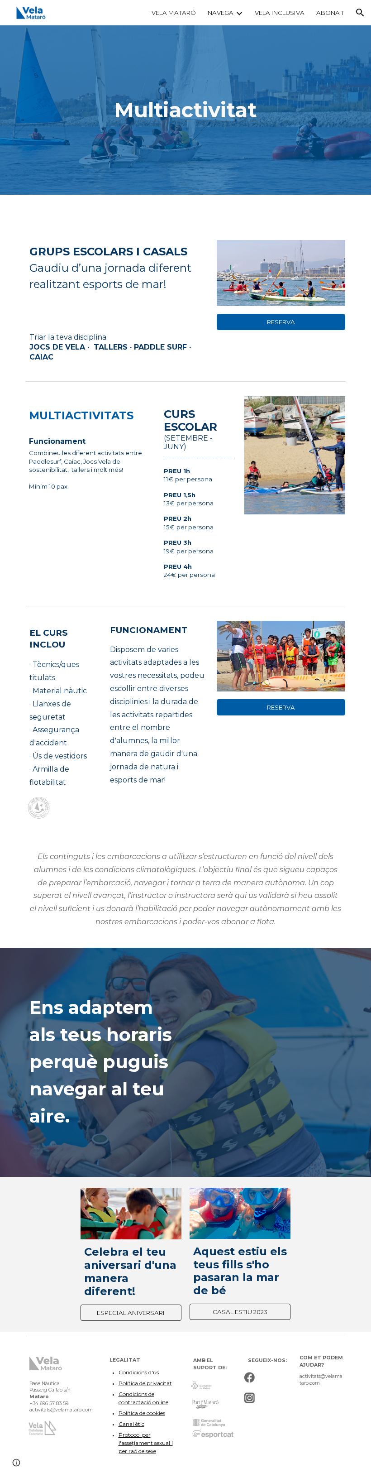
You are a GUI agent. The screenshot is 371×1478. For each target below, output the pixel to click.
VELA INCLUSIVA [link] (279, 12)
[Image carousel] (294, 455)
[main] (186, 110)
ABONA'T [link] (330, 12)
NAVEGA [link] (220, 12)
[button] (360, 13)
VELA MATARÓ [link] (174, 12)
